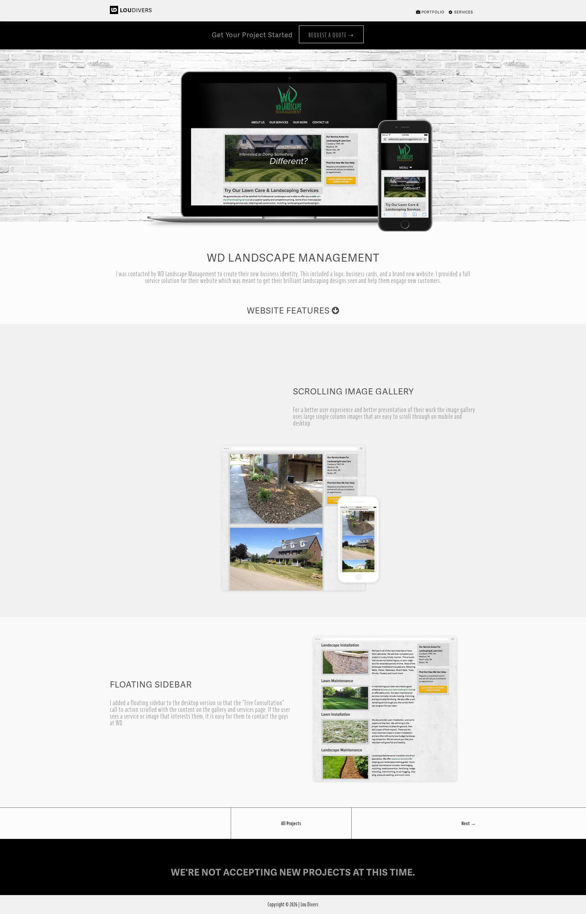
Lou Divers (310, 904)
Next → (468, 823)
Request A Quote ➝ (331, 35)
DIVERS (136, 10)
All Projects (291, 823)
